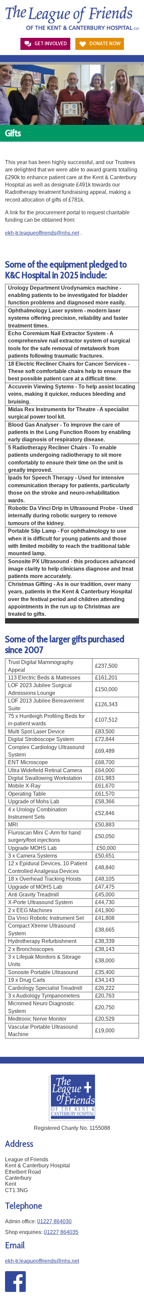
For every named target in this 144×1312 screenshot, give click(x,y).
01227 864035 (61, 1232)
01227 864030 (54, 1221)
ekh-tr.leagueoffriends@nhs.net (42, 233)
